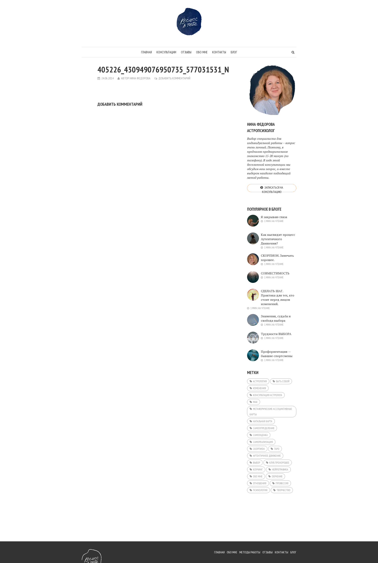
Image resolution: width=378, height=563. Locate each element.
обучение (277, 476)
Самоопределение (263, 428)
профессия (282, 483)
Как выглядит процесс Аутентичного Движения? (278, 238)
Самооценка (260, 435)
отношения (259, 483)
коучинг (258, 469)
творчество (283, 490)
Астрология (260, 381)
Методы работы (249, 552)
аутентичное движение (267, 455)
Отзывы (186, 52)
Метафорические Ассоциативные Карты (271, 411)
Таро (276, 449)
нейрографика (280, 469)
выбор (256, 462)
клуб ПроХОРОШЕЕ (279, 462)
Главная (146, 52)
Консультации (166, 52)
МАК (255, 402)
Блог (234, 52)
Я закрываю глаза (274, 217)
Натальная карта (262, 421)
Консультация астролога (267, 395)
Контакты (219, 52)
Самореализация (263, 442)
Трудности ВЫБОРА (276, 334)
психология (260, 490)
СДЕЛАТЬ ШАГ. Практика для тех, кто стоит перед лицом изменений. (277, 297)
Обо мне (202, 52)
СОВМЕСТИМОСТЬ (275, 273)
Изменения (259, 388)
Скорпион (259, 449)
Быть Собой (282, 381)
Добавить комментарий (174, 78)
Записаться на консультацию (272, 188)
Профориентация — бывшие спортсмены (276, 353)
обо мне (257, 476)
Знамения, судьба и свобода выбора (276, 318)
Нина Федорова (140, 78)
